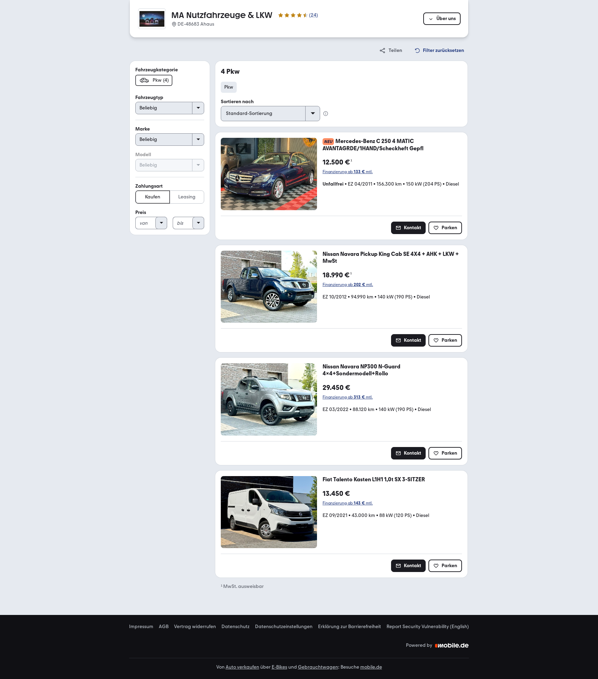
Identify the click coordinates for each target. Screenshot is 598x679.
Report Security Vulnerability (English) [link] (428, 626)
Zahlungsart (149, 186)
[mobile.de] (452, 645)
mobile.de (371, 667)
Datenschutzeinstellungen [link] (283, 626)
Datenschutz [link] (235, 626)
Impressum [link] (141, 626)
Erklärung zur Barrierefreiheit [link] (349, 626)
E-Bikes (279, 667)
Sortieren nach (237, 102)
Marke (142, 129)
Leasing (187, 197)
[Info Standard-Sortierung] (325, 113)
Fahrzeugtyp (149, 97)
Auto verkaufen (242, 667)
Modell (143, 155)
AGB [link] (164, 626)
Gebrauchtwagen (318, 667)
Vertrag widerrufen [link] (195, 626)
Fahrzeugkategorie (156, 70)
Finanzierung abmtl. (348, 171)
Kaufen (152, 197)
